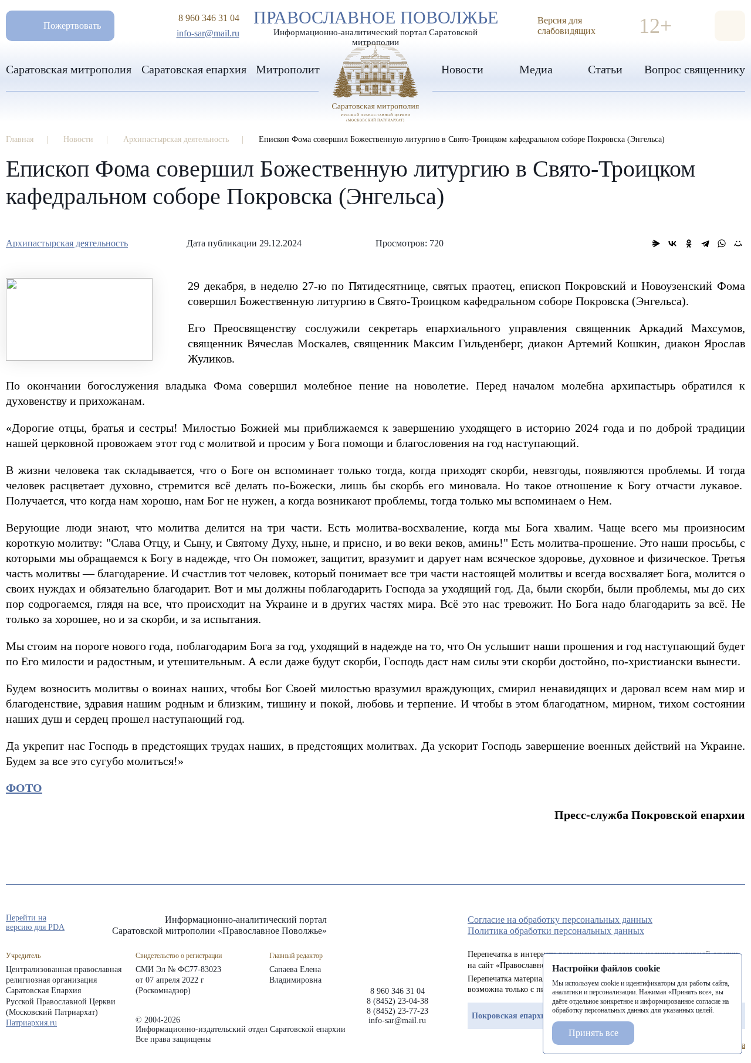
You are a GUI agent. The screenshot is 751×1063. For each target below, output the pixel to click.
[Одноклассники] (689, 243)
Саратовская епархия (193, 69)
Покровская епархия (511, 1015)
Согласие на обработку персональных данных (560, 920)
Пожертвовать (72, 26)
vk (718, 923)
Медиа (536, 69)
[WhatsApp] (722, 243)
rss (739, 923)
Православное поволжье (375, 25)
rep (676, 923)
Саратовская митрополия (68, 69)
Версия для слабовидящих (566, 25)
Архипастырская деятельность (67, 243)
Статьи (605, 69)
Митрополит (288, 69)
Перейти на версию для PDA (35, 922)
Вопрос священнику (694, 69)
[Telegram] (705, 243)
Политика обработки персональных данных (556, 931)
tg (697, 923)
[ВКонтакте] (672, 243)
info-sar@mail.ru (208, 33)
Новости (462, 69)
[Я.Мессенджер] (656, 243)
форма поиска (730, 26)
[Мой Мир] (738, 243)
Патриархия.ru (31, 1022)
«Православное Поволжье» (397, 941)
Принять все (593, 1033)
